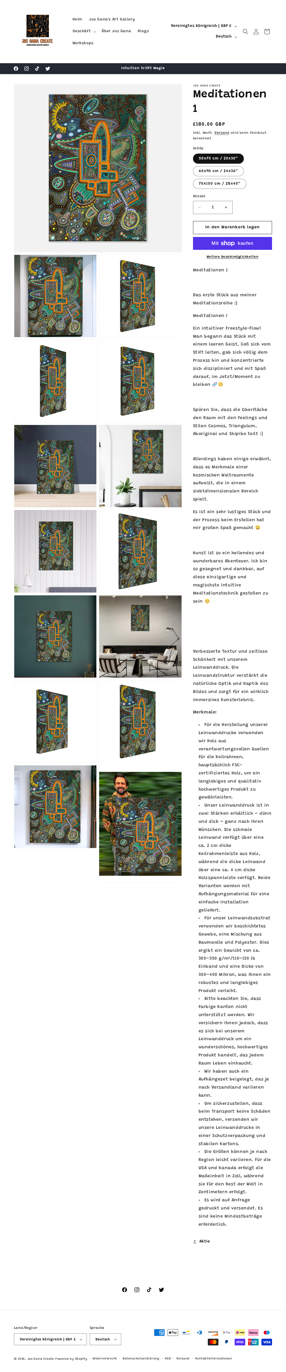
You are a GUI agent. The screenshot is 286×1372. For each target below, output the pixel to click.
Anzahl (199, 196)
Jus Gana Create (40, 1359)
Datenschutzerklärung (141, 1358)
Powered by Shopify (71, 1359)
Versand (221, 133)
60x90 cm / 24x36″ (218, 171)
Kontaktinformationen (213, 1358)
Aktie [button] (204, 1242)
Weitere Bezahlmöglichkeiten (233, 257)
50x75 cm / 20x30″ (218, 159)
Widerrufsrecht (105, 1358)
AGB (168, 1358)
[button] (84, 31)
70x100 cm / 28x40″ (219, 184)
